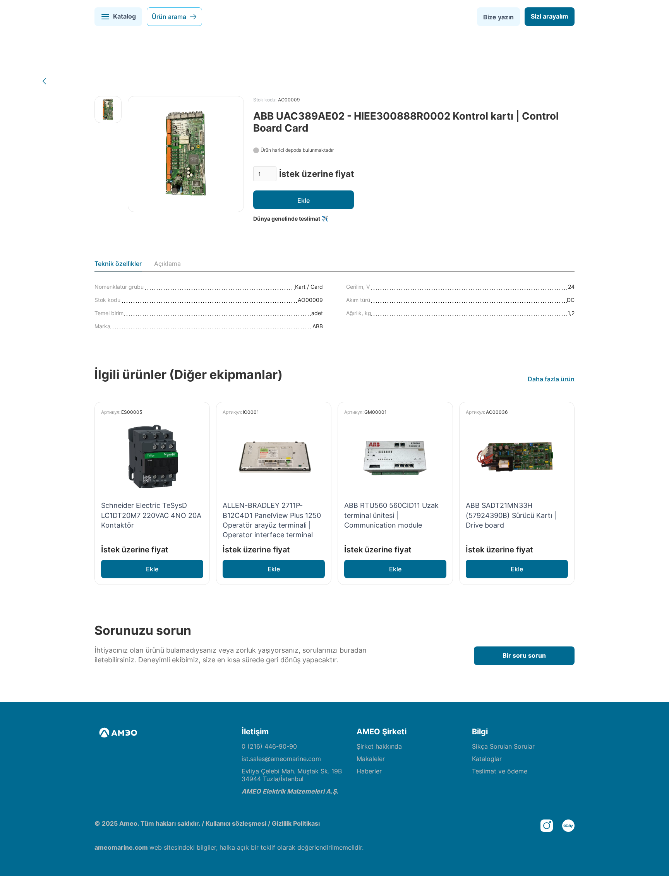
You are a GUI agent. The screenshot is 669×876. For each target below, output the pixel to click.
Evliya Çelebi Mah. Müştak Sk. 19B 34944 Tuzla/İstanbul (292, 775)
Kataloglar (487, 759)
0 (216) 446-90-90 (269, 746)
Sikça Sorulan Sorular (503, 746)
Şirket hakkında (379, 746)
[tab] (118, 265)
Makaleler (371, 759)
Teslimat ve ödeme (499, 771)
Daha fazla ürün (551, 379)
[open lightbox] (108, 109)
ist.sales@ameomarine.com (281, 759)
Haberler (369, 771)
